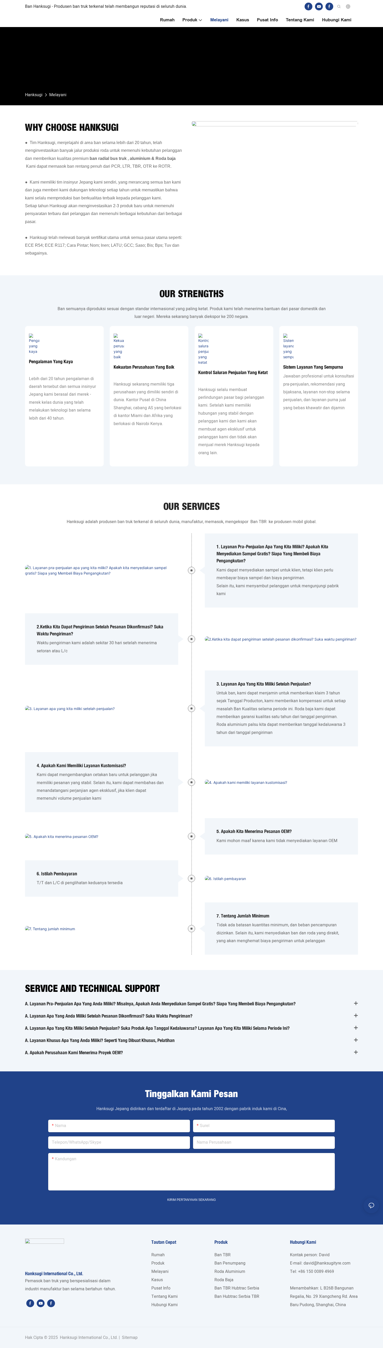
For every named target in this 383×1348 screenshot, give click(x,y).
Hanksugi (33, 95)
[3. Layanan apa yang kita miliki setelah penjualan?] (101, 709)
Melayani (57, 95)
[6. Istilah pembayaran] (281, 879)
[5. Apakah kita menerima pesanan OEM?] (101, 836)
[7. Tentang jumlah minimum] (101, 929)
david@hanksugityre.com (327, 1263)
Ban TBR (258, 522)
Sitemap (129, 1337)
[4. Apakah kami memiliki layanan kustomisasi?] (281, 782)
